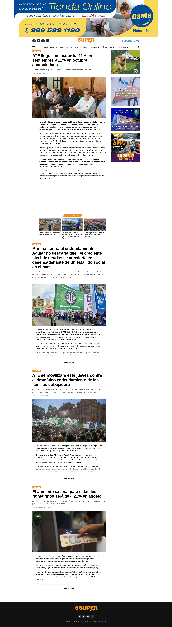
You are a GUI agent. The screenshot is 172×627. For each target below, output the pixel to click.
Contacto (102, 622)
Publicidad (93, 622)
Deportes (112, 47)
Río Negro (68, 47)
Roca (61, 47)
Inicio (46, 47)
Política (104, 47)
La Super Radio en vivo (80, 622)
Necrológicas (123, 47)
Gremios (86, 47)
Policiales (77, 47)
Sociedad (53, 47)
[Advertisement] (72, 198)
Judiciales (95, 47)
